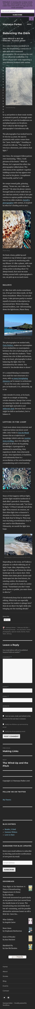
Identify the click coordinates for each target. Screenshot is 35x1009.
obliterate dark (8, 409)
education (22, 629)
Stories (23, 631)
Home (5, 967)
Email (6, 696)
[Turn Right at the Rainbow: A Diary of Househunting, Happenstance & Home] (30, 888)
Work (4, 633)
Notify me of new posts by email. (15, 731)
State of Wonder (9, 937)
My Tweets (7, 800)
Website (6, 706)
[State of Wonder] (30, 938)
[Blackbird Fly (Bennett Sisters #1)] (30, 947)
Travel (28, 631)
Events (5, 986)
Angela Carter (10, 922)
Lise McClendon (11, 948)
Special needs (16, 631)
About (5, 971)
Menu (29, 24)
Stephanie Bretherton (13, 931)
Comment (7, 657)
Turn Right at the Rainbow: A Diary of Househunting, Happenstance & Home (14, 889)
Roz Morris (9, 895)
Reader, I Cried (10, 829)
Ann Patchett (10, 940)
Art (18, 629)
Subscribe (9, 870)
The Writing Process (9, 629)
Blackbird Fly (8, 945)
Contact (6, 991)
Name (5, 687)
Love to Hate (9, 835)
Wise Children (8, 920)
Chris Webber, (8, 345)
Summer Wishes (11, 832)
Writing (9, 633)
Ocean (29, 629)
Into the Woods (23, 433)
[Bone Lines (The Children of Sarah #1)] (30, 930)
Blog (4, 981)
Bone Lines (7, 928)
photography (7, 631)
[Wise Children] (30, 921)
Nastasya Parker (12, 24)
